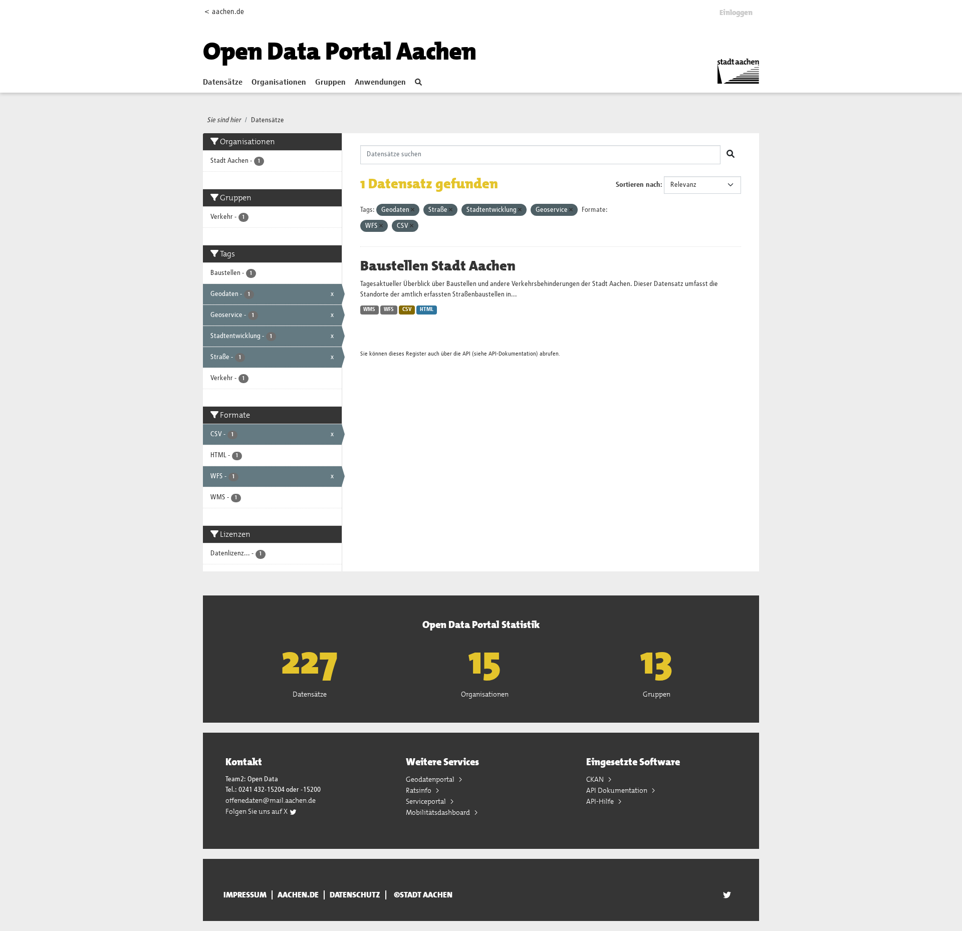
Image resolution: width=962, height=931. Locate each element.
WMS (369, 309)
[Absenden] (730, 154)
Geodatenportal (431, 779)
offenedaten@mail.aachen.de (270, 800)
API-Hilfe (600, 801)
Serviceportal (426, 801)
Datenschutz (355, 894)
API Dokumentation (617, 790)
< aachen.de (224, 12)
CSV (407, 309)
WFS (389, 309)
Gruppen (330, 83)
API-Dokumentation (512, 354)
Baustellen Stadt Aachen (438, 266)
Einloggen (736, 13)
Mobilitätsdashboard (438, 812)
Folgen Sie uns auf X (257, 811)
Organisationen (279, 83)
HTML (426, 309)
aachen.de (298, 894)
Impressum (245, 894)
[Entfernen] (412, 210)
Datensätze (223, 83)
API (466, 354)
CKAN (595, 779)
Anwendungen (380, 83)
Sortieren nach (638, 184)
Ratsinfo (419, 790)
